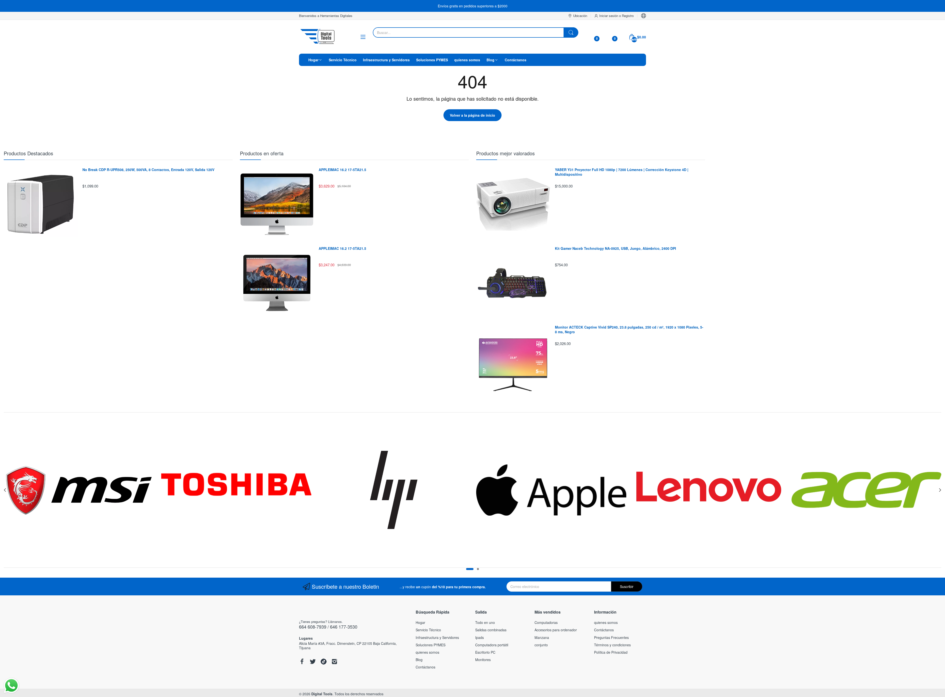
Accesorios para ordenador (556, 629)
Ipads (479, 637)
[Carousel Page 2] (478, 569)
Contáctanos (425, 667)
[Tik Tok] (324, 662)
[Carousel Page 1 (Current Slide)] (469, 569)
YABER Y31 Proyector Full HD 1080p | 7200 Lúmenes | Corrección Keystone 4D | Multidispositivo (621, 172)
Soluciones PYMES (430, 644)
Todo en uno (485, 622)
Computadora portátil (491, 644)
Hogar (420, 622)
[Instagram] (334, 662)
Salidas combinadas (490, 629)
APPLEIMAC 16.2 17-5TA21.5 (342, 169)
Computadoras (546, 622)
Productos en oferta (262, 153)
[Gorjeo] (313, 662)
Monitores (483, 659)
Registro (628, 15)
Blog (419, 659)
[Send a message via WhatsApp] (11, 686)
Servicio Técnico (428, 629)
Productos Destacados (28, 153)
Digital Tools (321, 693)
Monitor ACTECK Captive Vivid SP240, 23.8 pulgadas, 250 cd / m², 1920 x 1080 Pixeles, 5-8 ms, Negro (629, 329)
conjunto (541, 644)
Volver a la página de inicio (472, 115)
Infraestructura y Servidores (437, 637)
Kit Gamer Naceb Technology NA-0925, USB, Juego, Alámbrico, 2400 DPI (615, 248)
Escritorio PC (485, 652)
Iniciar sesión (609, 15)
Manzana (542, 637)
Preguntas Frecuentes (611, 637)
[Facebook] (302, 662)
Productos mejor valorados (505, 153)
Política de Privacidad (611, 652)
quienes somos (427, 652)
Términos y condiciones (612, 644)
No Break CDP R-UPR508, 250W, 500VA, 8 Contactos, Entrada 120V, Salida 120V (148, 169)
